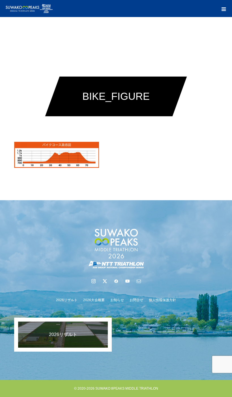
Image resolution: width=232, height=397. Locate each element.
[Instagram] (93, 281)
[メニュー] (223, 8)
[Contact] (138, 281)
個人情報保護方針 (162, 300)
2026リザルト (67, 300)
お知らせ (117, 300)
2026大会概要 (94, 300)
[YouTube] (127, 281)
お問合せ (136, 300)
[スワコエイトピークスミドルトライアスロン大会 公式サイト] (116, 248)
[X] (105, 281)
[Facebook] (116, 281)
